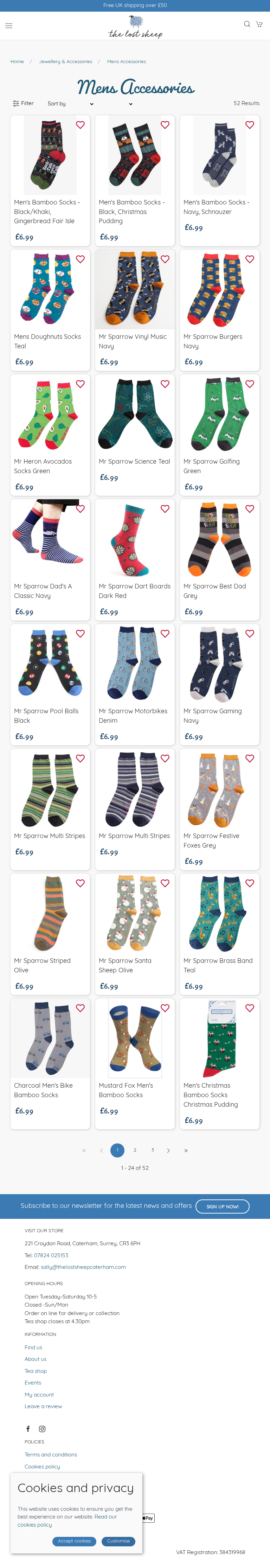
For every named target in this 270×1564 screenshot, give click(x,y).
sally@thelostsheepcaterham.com (83, 1267)
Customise (118, 1541)
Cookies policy (42, 1467)
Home (17, 62)
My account (39, 1395)
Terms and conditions (51, 1455)
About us (35, 1359)
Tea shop (36, 1371)
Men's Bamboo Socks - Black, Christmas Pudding (132, 212)
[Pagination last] (186, 1150)
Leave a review (43, 1407)
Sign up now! (222, 1207)
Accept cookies (74, 1541)
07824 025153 (51, 1256)
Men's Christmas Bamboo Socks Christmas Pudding (211, 1095)
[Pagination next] (168, 1150)
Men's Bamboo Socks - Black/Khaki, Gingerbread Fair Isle (47, 212)
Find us (33, 1348)
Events (33, 1383)
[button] (8, 26)
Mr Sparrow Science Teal (134, 462)
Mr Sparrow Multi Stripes (49, 836)
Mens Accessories (126, 62)
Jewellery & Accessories (65, 62)
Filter (27, 103)
